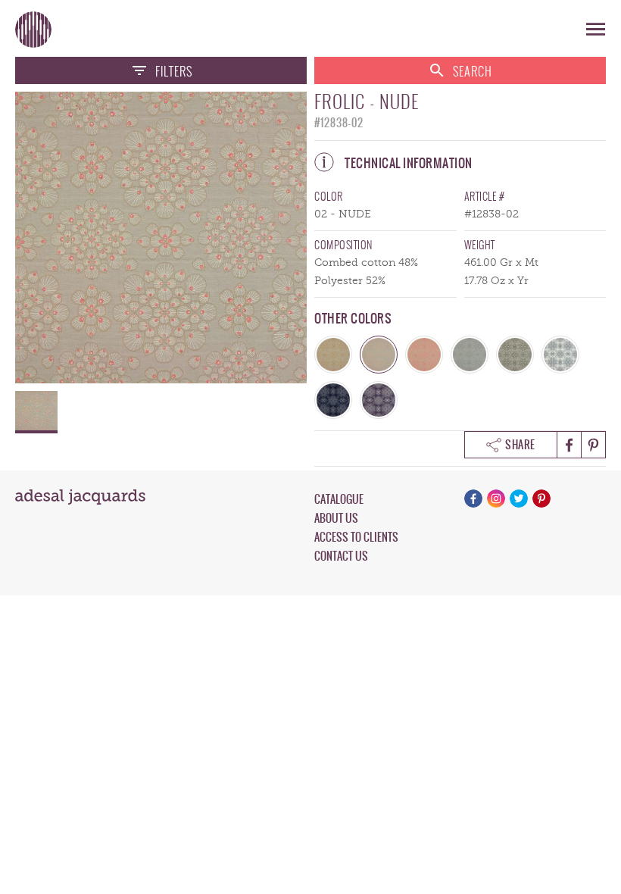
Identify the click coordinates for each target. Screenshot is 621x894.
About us (336, 518)
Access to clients (356, 537)
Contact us (341, 556)
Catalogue (339, 499)
